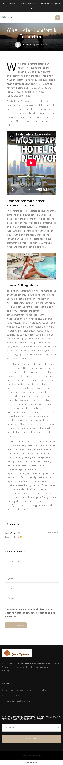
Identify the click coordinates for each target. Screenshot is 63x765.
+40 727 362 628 (9, 3)
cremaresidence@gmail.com (17, 701)
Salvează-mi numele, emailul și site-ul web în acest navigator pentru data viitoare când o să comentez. (30, 613)
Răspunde (22, 533)
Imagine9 (26, 44)
